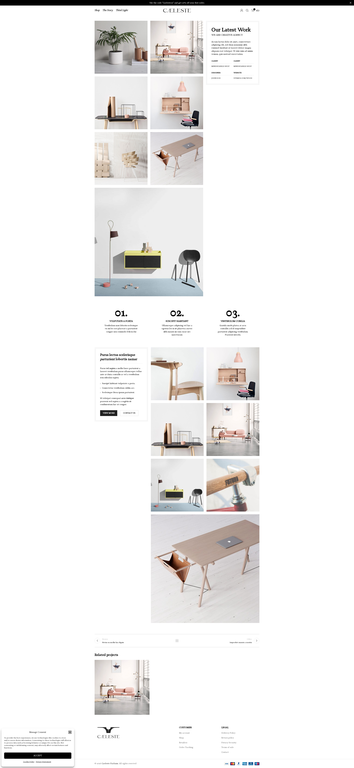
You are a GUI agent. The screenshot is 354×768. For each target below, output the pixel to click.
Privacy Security (228, 742)
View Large (146, 663)
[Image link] (149, 242)
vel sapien (110, 368)
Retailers (183, 742)
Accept (37, 755)
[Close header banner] (350, 3)
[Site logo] (177, 10)
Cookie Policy (28, 762)
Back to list (177, 640)
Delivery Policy (228, 733)
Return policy (227, 737)
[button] (70, 732)
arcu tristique (127, 398)
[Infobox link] (121, 320)
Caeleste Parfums (110, 763)
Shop (181, 737)
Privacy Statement (43, 762)
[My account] (241, 10)
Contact (225, 752)
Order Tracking (186, 747)
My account (184, 733)
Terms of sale (227, 747)
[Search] (247, 10)
